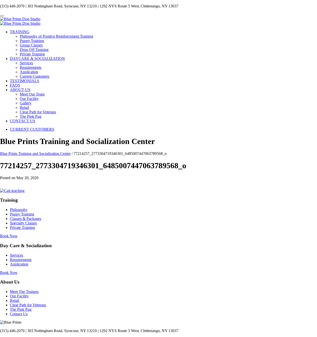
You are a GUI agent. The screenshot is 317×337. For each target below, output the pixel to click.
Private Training (32, 54)
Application (29, 72)
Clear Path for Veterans (38, 112)
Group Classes (31, 45)
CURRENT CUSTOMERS (32, 129)
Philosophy (18, 210)
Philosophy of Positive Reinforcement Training (56, 36)
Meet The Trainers (24, 291)
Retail (24, 107)
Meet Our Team (32, 94)
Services (26, 63)
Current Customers (34, 76)
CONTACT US (22, 121)
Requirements (30, 67)
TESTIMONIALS (24, 81)
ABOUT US (20, 90)
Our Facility (29, 98)
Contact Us (18, 314)
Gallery (25, 103)
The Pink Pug (30, 116)
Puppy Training (32, 41)
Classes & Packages (25, 219)
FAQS (15, 85)
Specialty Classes (23, 223)
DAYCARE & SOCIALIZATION (37, 58)
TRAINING (19, 32)
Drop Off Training (34, 50)
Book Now (9, 236)
